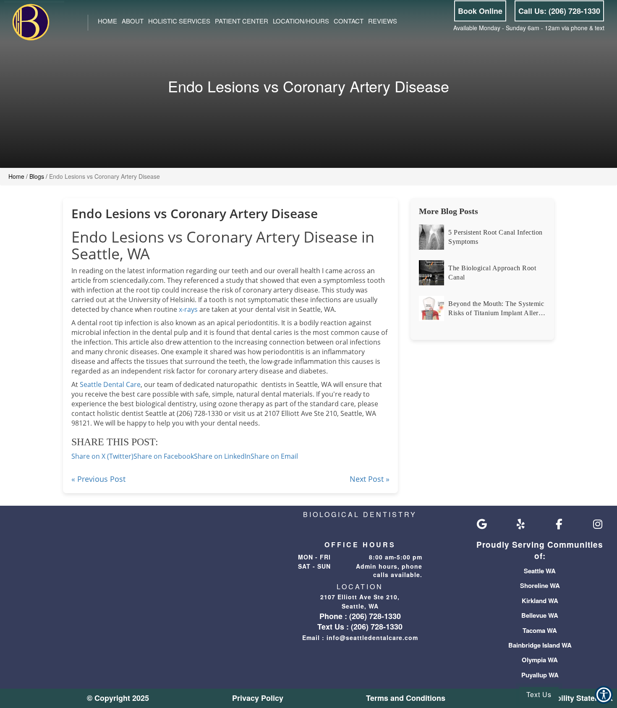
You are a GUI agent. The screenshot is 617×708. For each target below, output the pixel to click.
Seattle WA (540, 570)
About (133, 20)
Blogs (36, 176)
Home (107, 20)
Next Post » (370, 479)
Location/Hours (301, 20)
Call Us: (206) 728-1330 (559, 10)
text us (539, 694)
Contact (348, 20)
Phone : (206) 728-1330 (360, 616)
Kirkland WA (540, 600)
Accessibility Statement (570, 697)
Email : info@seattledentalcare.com (360, 637)
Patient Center (241, 20)
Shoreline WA (540, 585)
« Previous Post (98, 479)
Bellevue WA (539, 615)
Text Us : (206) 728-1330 (360, 626)
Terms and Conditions (405, 697)
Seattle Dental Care (110, 384)
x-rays (187, 309)
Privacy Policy (257, 697)
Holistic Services (179, 20)
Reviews (382, 20)
